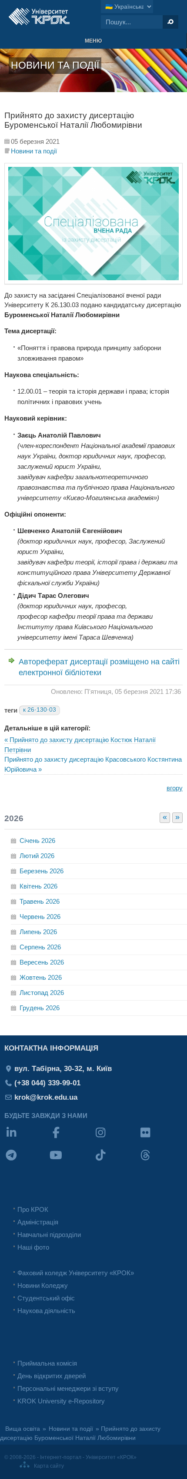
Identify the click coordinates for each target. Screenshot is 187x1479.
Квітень (38, 886)
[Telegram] (26, 1161)
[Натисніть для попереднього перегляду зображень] (93, 281)
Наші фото (33, 1247)
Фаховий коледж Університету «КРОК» (75, 1273)
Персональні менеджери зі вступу (68, 1388)
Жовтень (41, 977)
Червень (40, 916)
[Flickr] (160, 1138)
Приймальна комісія (47, 1363)
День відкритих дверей (51, 1376)
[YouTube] (71, 1161)
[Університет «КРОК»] (39, 16)
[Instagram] (116, 1138)
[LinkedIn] (26, 1138)
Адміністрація (37, 1222)
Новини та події (34, 151)
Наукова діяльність (46, 1310)
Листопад (42, 992)
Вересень (42, 962)
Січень (37, 840)
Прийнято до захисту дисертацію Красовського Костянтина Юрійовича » (93, 764)
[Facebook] (71, 1138)
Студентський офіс (46, 1298)
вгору (175, 788)
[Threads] (160, 1161)
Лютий (37, 855)
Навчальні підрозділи (49, 1234)
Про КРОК (32, 1209)
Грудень (40, 1007)
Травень (40, 901)
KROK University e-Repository (61, 1401)
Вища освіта (22, 1429)
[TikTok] (116, 1161)
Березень (41, 871)
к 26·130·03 (39, 709)
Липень (38, 931)
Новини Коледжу (42, 1285)
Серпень (40, 947)
